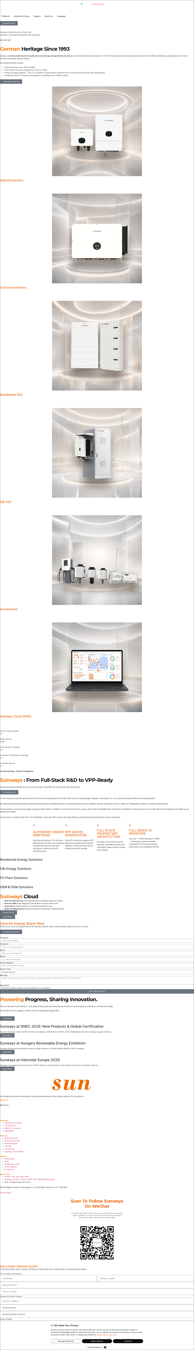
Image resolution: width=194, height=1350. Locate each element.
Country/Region (6, 963)
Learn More (7, 1035)
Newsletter (4, 985)
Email (2, 950)
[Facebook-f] (3, 1113)
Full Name (4, 937)
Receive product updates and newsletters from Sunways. (26, 988)
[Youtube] (15, 1113)
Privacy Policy (5, 1193)
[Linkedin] (9, 1113)
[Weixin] (27, 1113)
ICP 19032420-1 (61, 1187)
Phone (2, 956)
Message (4, 975)
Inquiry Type (5, 969)
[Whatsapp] (21, 1113)
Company (4, 944)
